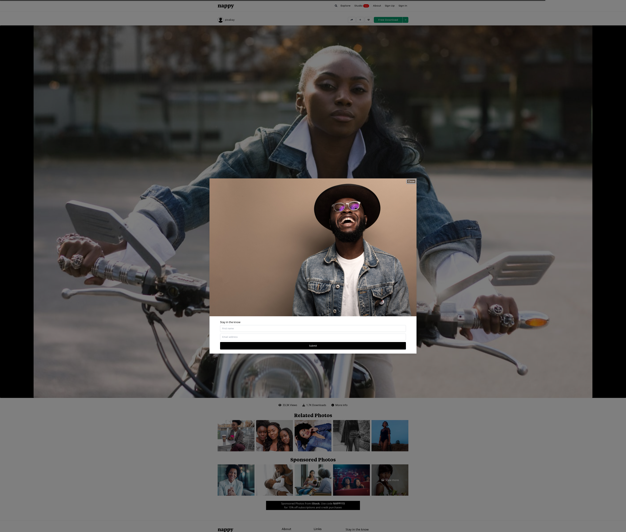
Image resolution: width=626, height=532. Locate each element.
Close (411, 181)
